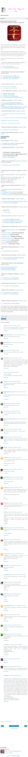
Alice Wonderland (8, 605)
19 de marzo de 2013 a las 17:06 (17, 527)
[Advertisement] (14, 3)
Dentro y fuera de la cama (7, 238)
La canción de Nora (5, 136)
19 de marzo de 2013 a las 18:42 (14, 582)
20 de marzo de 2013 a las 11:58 (15, 644)
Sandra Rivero (7, 342)
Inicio (14, 726)
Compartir (3, 318)
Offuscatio (6, 503)
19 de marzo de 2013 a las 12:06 (14, 447)
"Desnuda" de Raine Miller (8, 93)
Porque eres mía (5, 234)
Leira (5, 411)
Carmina (5, 436)
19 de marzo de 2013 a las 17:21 (17, 553)
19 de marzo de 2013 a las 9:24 (11, 372)
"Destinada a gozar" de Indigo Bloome (11, 77)
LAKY (8, 749)
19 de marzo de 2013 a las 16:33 (16, 503)
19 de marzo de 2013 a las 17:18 (13, 539)
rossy (5, 539)
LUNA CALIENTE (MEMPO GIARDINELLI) (12, 102)
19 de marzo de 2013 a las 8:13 (14, 325)
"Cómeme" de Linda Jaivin (8, 94)
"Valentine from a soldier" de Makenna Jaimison (13, 143)
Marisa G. (6, 429)
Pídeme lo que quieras (7, 194)
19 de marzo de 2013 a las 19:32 (13, 614)
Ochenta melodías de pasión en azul (9, 229)
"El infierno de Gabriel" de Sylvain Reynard (12, 97)
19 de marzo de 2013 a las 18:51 (14, 593)
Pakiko (5, 381)
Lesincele (6, 565)
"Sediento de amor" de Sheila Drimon (11, 165)
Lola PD (5, 582)
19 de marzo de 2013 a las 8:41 (18, 334)
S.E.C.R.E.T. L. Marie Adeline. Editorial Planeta (11, 123)
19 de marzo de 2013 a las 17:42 (15, 565)
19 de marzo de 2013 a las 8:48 (17, 342)
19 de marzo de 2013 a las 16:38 (15, 512)
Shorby (5, 593)
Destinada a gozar (5, 236)
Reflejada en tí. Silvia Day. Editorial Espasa (10, 120)
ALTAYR (5, 457)
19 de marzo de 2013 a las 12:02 (14, 436)
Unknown (6, 487)
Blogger (18, 755)
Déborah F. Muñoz (8, 334)
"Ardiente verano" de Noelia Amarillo (10, 303)
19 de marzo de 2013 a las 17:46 (18, 574)
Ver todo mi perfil (8, 752)
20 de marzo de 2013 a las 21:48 (13, 658)
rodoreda (6, 469)
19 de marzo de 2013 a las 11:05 (13, 411)
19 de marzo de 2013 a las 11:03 (13, 403)
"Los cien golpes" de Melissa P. (10, 259)
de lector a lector (7, 574)
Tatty (5, 614)
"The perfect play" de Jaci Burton (10, 144)
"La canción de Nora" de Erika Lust (10, 76)
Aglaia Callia (6, 477)
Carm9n (5, 625)
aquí (23, 177)
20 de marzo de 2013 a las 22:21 (14, 666)
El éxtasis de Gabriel (6, 232)
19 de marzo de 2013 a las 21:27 (14, 625)
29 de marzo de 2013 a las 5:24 (14, 675)
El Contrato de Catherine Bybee (8, 268)
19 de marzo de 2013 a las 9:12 (15, 357)
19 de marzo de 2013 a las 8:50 (12, 350)
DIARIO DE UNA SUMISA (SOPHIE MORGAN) (13, 108)
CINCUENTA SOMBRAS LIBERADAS (12, 222)
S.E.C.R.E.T (4, 243)
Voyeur (3, 242)
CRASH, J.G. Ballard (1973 (9, 157)
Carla (5, 403)
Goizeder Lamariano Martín (10, 418)
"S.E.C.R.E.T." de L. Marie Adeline (9, 86)
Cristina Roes (7, 553)
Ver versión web (14, 728)
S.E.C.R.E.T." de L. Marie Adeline (10, 78)
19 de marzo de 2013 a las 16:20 (15, 487)
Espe (5, 658)
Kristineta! (6, 357)
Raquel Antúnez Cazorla (9, 391)
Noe (5, 350)
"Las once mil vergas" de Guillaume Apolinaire (13, 257)
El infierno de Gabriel (7, 212)
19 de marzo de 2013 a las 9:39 (13, 381)
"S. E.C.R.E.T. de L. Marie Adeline (10, 96)
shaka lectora (7, 527)
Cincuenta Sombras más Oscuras (8, 269)
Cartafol (5, 447)
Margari (5, 634)
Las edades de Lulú (6, 189)
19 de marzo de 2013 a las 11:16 (15, 429)
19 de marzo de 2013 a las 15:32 (16, 477)
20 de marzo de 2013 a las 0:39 (14, 634)
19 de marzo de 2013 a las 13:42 (15, 469)
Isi (4, 372)
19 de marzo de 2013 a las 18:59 (19, 605)
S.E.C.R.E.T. (3, 138)
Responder (6, 330)
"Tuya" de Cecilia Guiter (8, 66)
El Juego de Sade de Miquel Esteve (9, 267)
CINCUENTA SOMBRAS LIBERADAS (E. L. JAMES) (14, 107)
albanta (5, 325)
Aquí (2, 175)
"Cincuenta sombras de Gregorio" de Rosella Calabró (14, 201)
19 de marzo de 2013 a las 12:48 (14, 457)
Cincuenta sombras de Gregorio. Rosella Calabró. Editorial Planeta (14, 117)
